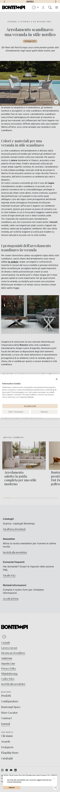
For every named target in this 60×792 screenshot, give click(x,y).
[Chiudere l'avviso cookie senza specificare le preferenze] (56, 379)
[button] (4, 1)
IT (38, 7)
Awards (30, 1)
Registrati (11, 787)
